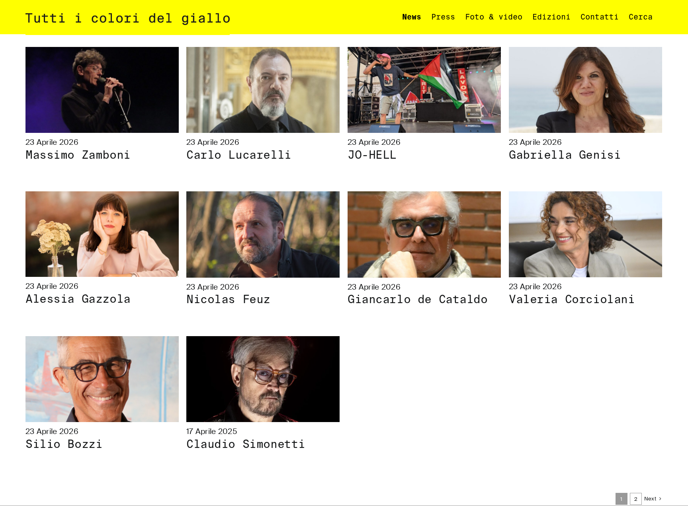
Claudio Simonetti (245, 444)
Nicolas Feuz (228, 299)
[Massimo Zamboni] (102, 90)
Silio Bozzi (63, 444)
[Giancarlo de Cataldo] (424, 234)
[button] (641, 17)
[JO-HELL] (424, 90)
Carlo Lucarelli (238, 155)
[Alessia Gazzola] (102, 234)
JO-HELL (372, 155)
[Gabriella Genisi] (585, 90)
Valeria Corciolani (572, 299)
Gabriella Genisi (565, 155)
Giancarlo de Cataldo (418, 299)
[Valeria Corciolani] (585, 234)
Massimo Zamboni (78, 155)
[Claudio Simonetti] (263, 379)
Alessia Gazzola (78, 299)
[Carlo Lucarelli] (263, 90)
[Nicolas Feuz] (263, 234)
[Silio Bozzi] (102, 379)
